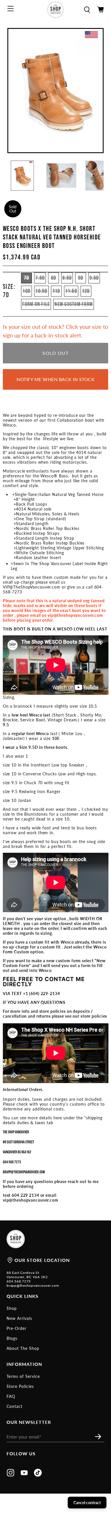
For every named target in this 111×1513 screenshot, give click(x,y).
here (58, 1117)
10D (26, 291)
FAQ (11, 1396)
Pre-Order (16, 1328)
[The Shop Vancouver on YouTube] (24, 1475)
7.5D (40, 278)
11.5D (71, 291)
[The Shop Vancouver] (55, 9)
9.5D (94, 278)
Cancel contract (87, 1502)
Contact (14, 1406)
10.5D (41, 291)
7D (26, 278)
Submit (99, 1436)
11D (56, 291)
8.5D (67, 278)
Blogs (12, 1338)
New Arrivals (19, 1318)
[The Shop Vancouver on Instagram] (11, 1475)
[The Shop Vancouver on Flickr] (38, 1475)
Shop (12, 1308)
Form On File (36, 304)
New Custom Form (73, 304)
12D (86, 291)
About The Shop (23, 1348)
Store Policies (20, 1386)
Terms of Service (23, 1376)
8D (53, 278)
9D (80, 278)
